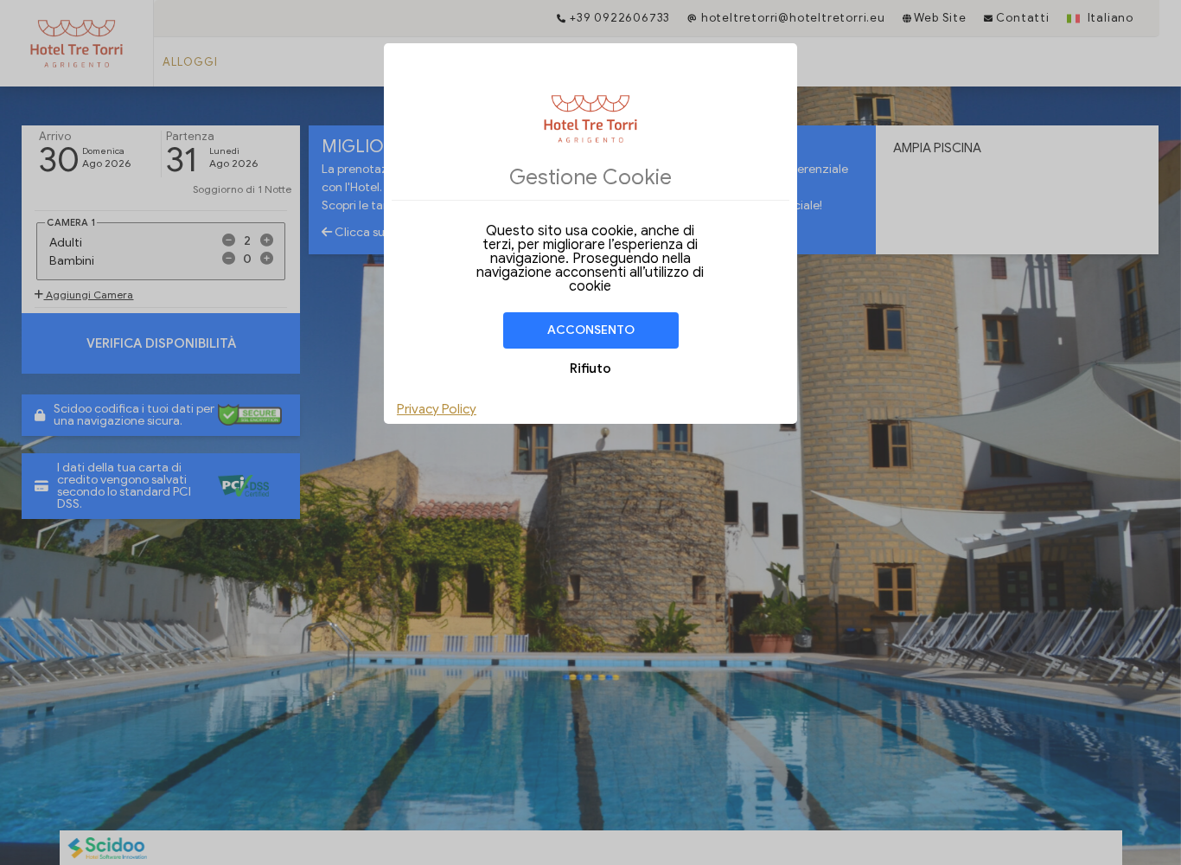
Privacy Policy (436, 409)
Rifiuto (590, 368)
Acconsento (591, 330)
